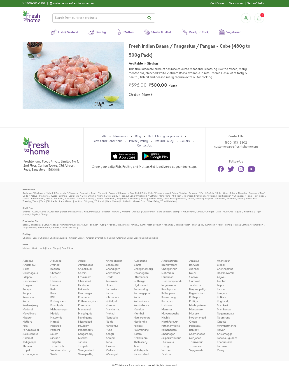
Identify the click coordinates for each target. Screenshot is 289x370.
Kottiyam (194, 301)
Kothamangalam (88, 301)
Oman (193, 321)
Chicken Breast (76, 238)
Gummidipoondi (171, 281)
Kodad (137, 297)
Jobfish (78, 201)
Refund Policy (164, 141)
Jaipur (220, 285)
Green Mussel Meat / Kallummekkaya (80, 211)
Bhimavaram (169, 265)
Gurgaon (28, 285)
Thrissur (28, 346)
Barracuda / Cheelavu (67, 193)
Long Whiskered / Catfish (143, 196)
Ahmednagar (114, 261)
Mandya (139, 309)
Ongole (221, 321)
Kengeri (222, 293)
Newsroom (236, 3)
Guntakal (194, 281)
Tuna (42, 201)
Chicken (27, 238)
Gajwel (221, 277)
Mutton (26, 248)
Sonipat (110, 338)
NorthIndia (140, 321)
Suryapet (195, 338)
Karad (53, 293)
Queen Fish (139, 201)
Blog (138, 136)
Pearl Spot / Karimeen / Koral (207, 224)
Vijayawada (196, 350)
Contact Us (144, 146)
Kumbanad (84, 305)
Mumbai (139, 313)
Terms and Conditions (107, 141)
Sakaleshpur (30, 334)
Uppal (26, 350)
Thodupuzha (224, 342)
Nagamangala (225, 313)
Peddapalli (195, 326)
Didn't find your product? (165, 136)
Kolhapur (194, 297)
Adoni (82, 261)
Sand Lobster (164, 211)
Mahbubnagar (59, 309)
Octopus (136, 211)
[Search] (150, 18)
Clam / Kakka (39, 211)
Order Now (140, 95)
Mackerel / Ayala (48, 196)
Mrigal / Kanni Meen (141, 224)
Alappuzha (140, 261)
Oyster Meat (148, 211)
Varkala (110, 350)
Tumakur (222, 346)
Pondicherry (85, 330)
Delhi (192, 273)
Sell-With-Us (256, 3)
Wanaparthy (85, 354)
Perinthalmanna (226, 326)
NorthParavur (169, 321)
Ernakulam (84, 277)
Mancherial (113, 309)
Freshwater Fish (31, 221)
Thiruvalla (167, 342)
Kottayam (167, 301)
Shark (144, 198)
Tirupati (83, 346)
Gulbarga (139, 281)
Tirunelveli (57, 346)
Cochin (82, 273)
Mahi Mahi (164, 196)
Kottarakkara (141, 301)
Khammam (84, 297)
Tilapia (236, 224)
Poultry (26, 234)
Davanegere (141, 273)
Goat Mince (67, 248)
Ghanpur (55, 281)
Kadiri (53, 289)
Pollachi (55, 330)
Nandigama (85, 317)
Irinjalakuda (168, 285)
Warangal (112, 354)
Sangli (110, 334)
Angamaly (29, 265)
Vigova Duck (140, 238)
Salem (54, 334)
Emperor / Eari (196, 193)
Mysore (194, 313)
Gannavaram (30, 281)
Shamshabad (197, 334)
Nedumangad (197, 317)
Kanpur (27, 293)
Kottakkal (111, 301)
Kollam (27, 301)
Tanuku (82, 342)
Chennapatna (225, 269)
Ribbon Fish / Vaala (41, 198)
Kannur (221, 289)
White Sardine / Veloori (59, 201)
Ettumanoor (141, 277)
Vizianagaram (31, 354)
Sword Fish (251, 198)
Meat (25, 244)
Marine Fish (29, 189)
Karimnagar (85, 293)
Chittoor (55, 273)
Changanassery (143, 269)
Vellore (166, 350)
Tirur (137, 346)
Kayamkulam (197, 293)
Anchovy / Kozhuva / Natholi (38, 193)
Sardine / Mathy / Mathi (90, 198)
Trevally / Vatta (30, 201)
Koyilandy (223, 301)
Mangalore (196, 309)
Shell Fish (28, 208)
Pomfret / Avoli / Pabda (190, 198)
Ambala (194, 261)
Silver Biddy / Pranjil (116, 196)
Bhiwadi (194, 265)
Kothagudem (58, 301)
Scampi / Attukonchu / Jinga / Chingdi (193, 211)
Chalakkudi (85, 269)
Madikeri (222, 305)
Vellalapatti (141, 350)
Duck (111, 238)
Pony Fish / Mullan (206, 196)
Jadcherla (195, 285)
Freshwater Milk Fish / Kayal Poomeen (78, 224)
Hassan (54, 285)
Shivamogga (224, 334)
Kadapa (27, 289)
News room (120, 136)
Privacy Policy (138, 141)
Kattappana (168, 293)
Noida (109, 321)
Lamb (41, 248)
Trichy (165, 346)
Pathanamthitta (170, 326)
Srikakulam (141, 338)
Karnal (110, 293)
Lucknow (166, 305)
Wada (53, 354)
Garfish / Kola (213, 193)
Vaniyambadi (86, 350)
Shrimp (26, 211)
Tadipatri (55, 342)
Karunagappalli (143, 293)
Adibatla (28, 261)
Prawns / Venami (121, 211)
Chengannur (169, 269)
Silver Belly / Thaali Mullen (161, 201)
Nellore (27, 321)
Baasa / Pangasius (32, 224)
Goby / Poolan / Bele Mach (114, 224)
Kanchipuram (169, 289)
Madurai (28, 309)
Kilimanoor (112, 297)
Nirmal (54, 321)
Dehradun (167, 273)
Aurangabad (85, 265)
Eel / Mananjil (113, 201)
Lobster (106, 211)
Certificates (217, 3)
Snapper (209, 198)
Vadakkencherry (60, 350)
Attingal (55, 265)
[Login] (246, 18)
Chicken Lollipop (58, 238)
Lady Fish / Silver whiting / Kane (86, 196)
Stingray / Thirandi (94, 201)
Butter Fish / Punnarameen (156, 193)
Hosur (110, 285)
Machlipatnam (198, 305)
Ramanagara (169, 330)
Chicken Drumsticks (96, 238)
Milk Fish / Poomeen (182, 196)
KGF (52, 297)
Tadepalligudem (227, 338)
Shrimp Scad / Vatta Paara (162, 198)
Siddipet (28, 338)
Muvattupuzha (170, 313)
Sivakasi (83, 338)
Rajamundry (141, 330)
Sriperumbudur (171, 338)
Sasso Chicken (40, 238)
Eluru (53, 277)
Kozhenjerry (30, 305)
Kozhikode (56, 305)
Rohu (228, 224)
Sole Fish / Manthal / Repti (229, 198)
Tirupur (110, 346)
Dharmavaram (226, 273)
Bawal (137, 265)
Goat (34, 248)
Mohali (110, 313)
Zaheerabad (141, 354)
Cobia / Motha (179, 193)
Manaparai (84, 309)
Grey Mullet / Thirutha (235, 193)
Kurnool (111, 305)
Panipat (138, 326)
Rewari (221, 330)
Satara (138, 334)
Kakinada (83, 289)
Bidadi (221, 265)
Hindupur (84, 285)
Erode (109, 277)
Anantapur (223, 261)
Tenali (109, 342)
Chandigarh (113, 269)
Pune (109, 330)
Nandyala (112, 317)
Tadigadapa (29, 342)
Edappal (28, 277)
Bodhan (55, 269)
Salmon (63, 196)
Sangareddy (85, 334)
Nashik (165, 317)
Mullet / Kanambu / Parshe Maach (172, 224)
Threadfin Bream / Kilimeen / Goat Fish (119, 193)
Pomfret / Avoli (88, 193)
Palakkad (55, 326)
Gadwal (193, 277)
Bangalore (112, 265)
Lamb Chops (53, 248)
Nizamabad (85, 321)
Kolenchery (168, 297)
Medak (54, 313)
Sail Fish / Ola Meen (64, 198)
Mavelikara (29, 313)
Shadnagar (168, 334)
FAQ (104, 136)
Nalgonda (56, 317)
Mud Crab (228, 211)
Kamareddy (141, 289)
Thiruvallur (196, 342)
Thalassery (140, 342)
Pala (25, 326)
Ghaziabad (84, 281)
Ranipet (193, 330)
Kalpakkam (112, 289)
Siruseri (55, 338)
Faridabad (167, 277)
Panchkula (112, 326)
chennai (194, 269)
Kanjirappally (197, 289)
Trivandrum (196, 346)
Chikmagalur (30, 273)
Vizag (220, 350)
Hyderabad (140, 285)
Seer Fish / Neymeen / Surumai (122, 198)
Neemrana (223, 317)
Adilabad (55, 261)
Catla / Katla (50, 224)
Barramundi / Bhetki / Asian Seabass (57, 227)
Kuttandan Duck (124, 238)
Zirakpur (166, 354)
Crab (218, 211)
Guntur (221, 281)
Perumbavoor (31, 330)
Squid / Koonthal (244, 211)
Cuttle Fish (53, 211)
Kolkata (221, 297)
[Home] (32, 12)
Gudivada (111, 281)
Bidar (26, 269)
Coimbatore (113, 273)
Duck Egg (153, 238)
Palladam (83, 326)
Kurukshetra (141, 305)
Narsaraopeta (142, 317)
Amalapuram (169, 261)
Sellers (185, 141)
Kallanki (127, 201)
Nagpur (27, 317)
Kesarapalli (29, 297)
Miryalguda (85, 313)
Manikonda (224, 309)
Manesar (166, 309)
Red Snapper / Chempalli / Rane (235, 196)
